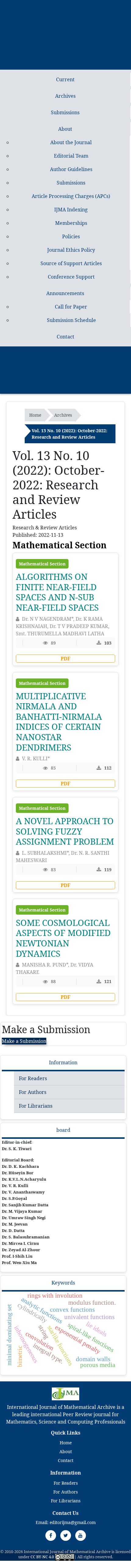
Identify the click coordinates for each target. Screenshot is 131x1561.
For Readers (33, 1078)
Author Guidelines (71, 169)
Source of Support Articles (71, 263)
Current (65, 79)
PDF (65, 658)
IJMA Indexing (71, 209)
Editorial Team (71, 155)
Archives (65, 96)
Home (35, 415)
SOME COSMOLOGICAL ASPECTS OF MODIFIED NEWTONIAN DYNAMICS (63, 938)
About (65, 129)
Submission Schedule (71, 320)
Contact (65, 336)
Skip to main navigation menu (84, 3)
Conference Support (71, 276)
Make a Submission (24, 1041)
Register (73, 359)
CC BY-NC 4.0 (42, 1556)
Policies (71, 236)
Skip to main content (24, 3)
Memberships (71, 223)
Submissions (65, 112)
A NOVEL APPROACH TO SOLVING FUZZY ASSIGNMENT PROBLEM (65, 831)
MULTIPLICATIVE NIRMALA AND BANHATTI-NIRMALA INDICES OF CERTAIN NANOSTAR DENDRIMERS (59, 721)
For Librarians (35, 1105)
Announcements (65, 293)
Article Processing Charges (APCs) (71, 196)
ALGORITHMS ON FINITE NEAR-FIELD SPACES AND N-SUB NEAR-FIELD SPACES (57, 592)
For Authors (32, 1092)
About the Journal (71, 142)
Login (73, 378)
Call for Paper (71, 306)
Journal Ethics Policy (71, 250)
